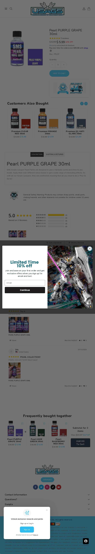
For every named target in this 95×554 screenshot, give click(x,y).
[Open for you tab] (86, 541)
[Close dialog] (90, 249)
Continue (25, 289)
